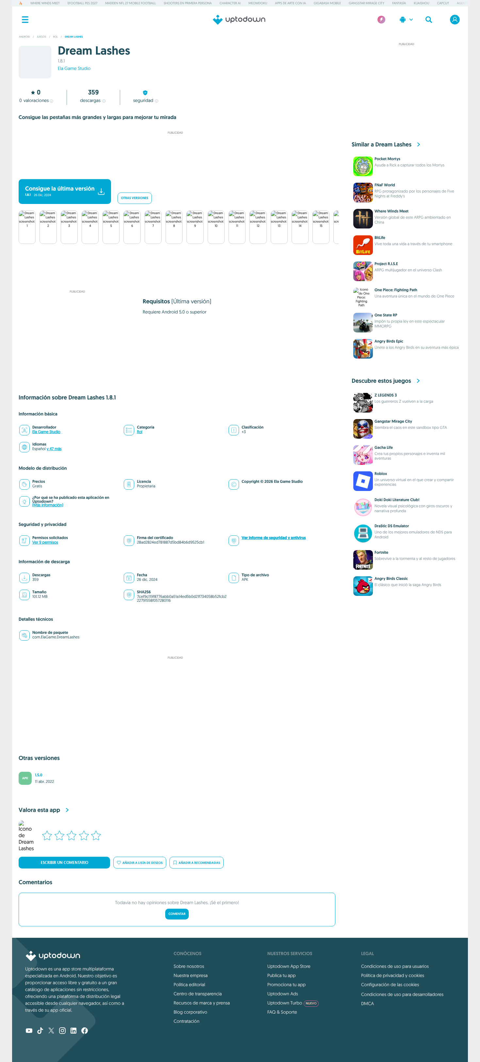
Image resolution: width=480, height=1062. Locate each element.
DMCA (367, 1003)
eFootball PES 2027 (82, 3)
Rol (139, 432)
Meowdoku (257, 3)
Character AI (229, 3)
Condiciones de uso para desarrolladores (402, 994)
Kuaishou (421, 3)
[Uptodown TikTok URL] (40, 1031)
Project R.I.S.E (386, 263)
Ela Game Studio (74, 68)
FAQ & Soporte (282, 1012)
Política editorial (189, 984)
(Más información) (47, 505)
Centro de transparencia (198, 994)
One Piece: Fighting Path (396, 290)
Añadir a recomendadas (199, 863)
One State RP (386, 315)
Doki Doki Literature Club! (397, 499)
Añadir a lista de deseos (142, 863)
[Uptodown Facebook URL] (84, 1031)
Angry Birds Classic (391, 578)
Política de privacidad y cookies (392, 975)
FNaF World (385, 185)
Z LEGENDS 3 (386, 395)
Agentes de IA (467, 3)
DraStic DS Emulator (392, 526)
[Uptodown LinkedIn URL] (73, 1031)
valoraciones (34, 100)
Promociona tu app (286, 984)
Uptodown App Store (289, 966)
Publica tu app (281, 975)
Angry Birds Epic (389, 341)
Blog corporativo (190, 1012)
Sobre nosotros (189, 966)
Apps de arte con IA (290, 3)
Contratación (187, 1021)
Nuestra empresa (191, 975)
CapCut (443, 3)
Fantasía (399, 3)
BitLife (380, 237)
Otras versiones (134, 198)
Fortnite (381, 552)
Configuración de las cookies (390, 984)
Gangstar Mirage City (366, 3)
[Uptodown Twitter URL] (51, 1031)
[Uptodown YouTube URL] (29, 1031)
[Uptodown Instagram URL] (62, 1031)
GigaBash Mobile (327, 3)
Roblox (381, 473)
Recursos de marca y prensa (202, 1003)
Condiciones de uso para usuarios (395, 966)
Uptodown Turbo (292, 1003)
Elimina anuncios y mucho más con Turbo (172, 170)
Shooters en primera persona (188, 3)
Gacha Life (384, 447)
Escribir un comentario (64, 862)
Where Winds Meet (45, 3)
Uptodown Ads (282, 994)
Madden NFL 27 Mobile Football (130, 3)
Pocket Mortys (387, 158)
